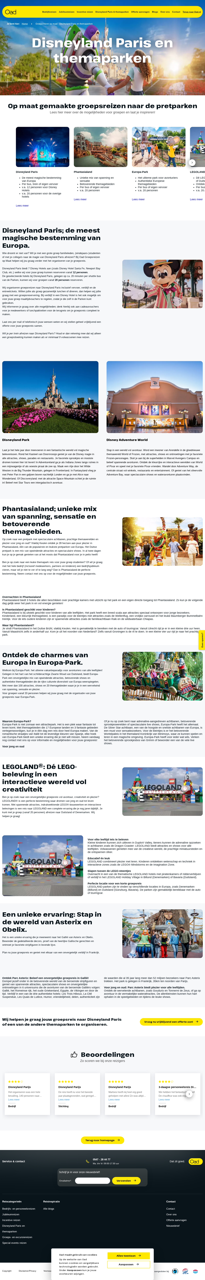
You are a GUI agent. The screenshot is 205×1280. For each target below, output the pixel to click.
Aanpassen (126, 1264)
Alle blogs (48, 1208)
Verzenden (124, 1180)
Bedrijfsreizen (49, 12)
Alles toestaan (126, 1255)
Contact (176, 12)
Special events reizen (14, 1243)
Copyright (6, 1271)
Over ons (165, 12)
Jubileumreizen (66, 12)
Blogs (155, 12)
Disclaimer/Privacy (27, 1271)
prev (28, 162)
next (192, 162)
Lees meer (22, 205)
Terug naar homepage (100, 1140)
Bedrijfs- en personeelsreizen (18, 1208)
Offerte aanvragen (140, 12)
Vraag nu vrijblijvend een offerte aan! (168, 1021)
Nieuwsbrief (172, 1225)
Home (25, 23)
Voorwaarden (50, 1271)
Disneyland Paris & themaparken (112, 12)
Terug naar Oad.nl (192, 12)
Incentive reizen (85, 12)
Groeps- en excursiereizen (17, 1237)
